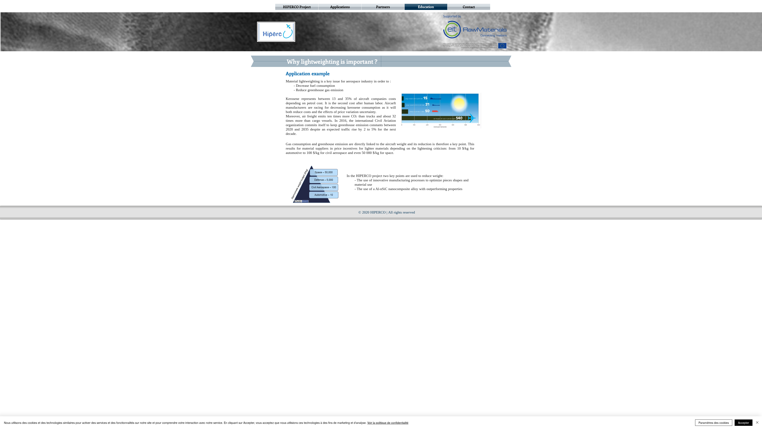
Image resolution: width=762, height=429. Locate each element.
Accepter (743, 423)
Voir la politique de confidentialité (387, 423)
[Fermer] (757, 422)
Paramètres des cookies (713, 423)
